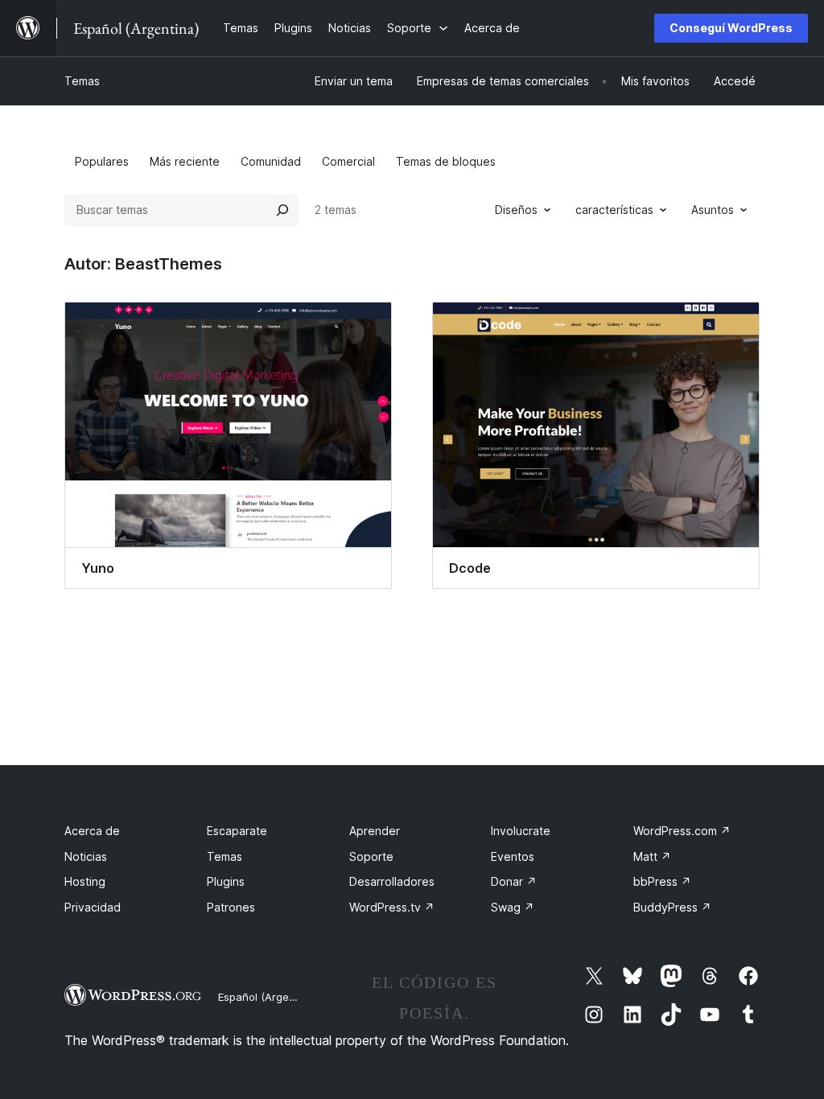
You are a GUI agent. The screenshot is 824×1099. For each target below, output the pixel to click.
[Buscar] (282, 210)
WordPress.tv (392, 907)
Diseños (516, 209)
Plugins (226, 881)
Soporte (371, 856)
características (614, 209)
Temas (82, 81)
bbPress (662, 881)
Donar (514, 881)
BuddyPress (672, 907)
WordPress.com (682, 831)
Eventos (512, 856)
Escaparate (237, 831)
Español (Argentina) (268, 996)
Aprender (374, 831)
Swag (512, 907)
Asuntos (712, 209)
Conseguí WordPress (731, 28)
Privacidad (92, 907)
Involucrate (520, 831)
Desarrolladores (392, 881)
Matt (652, 856)
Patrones (231, 907)
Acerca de (92, 831)
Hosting (84, 881)
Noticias (85, 856)
